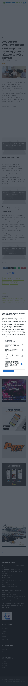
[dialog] (14, 343)
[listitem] (14, 341)
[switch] (22, 344)
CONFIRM (7, 370)
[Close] (24, 313)
